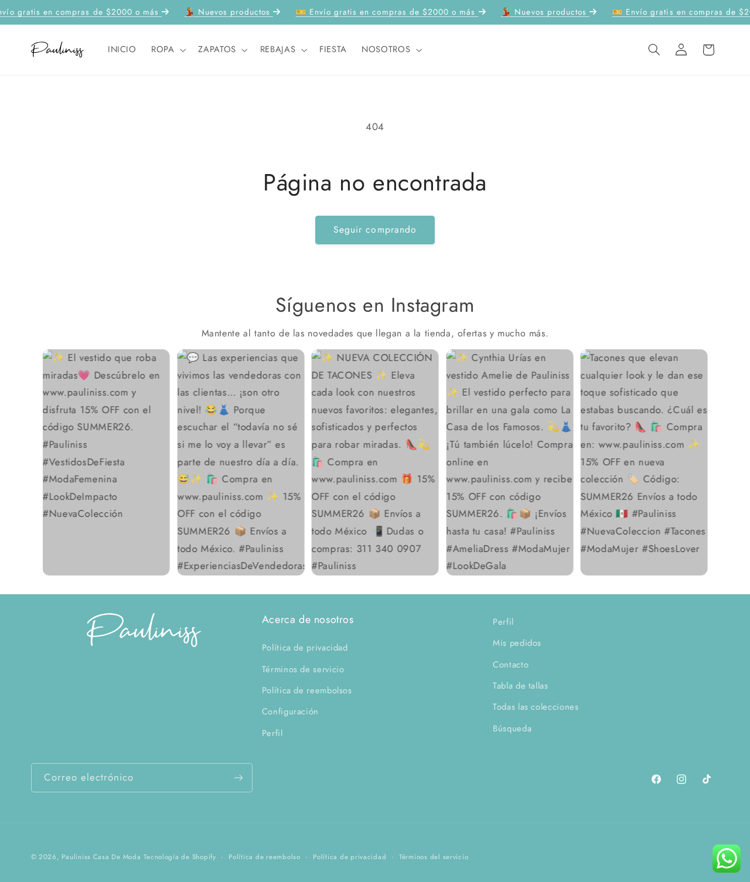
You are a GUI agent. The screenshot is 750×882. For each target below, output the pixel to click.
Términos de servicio (303, 669)
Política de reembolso (264, 856)
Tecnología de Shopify (180, 856)
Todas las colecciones (535, 707)
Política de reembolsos (307, 691)
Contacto (511, 664)
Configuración (290, 712)
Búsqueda (512, 728)
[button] (167, 50)
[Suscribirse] (237, 777)
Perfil (272, 733)
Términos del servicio (433, 856)
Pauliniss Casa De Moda (101, 856)
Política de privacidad (305, 648)
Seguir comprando (375, 229)
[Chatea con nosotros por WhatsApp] (726, 858)
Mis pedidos (517, 643)
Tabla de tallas (520, 686)
